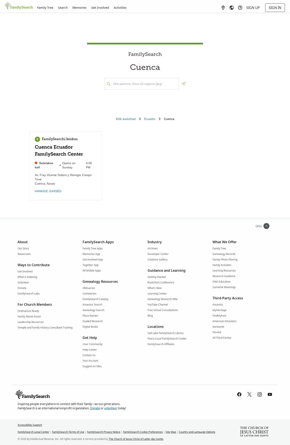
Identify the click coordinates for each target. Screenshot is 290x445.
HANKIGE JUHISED (48, 191)
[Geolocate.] (184, 83)
